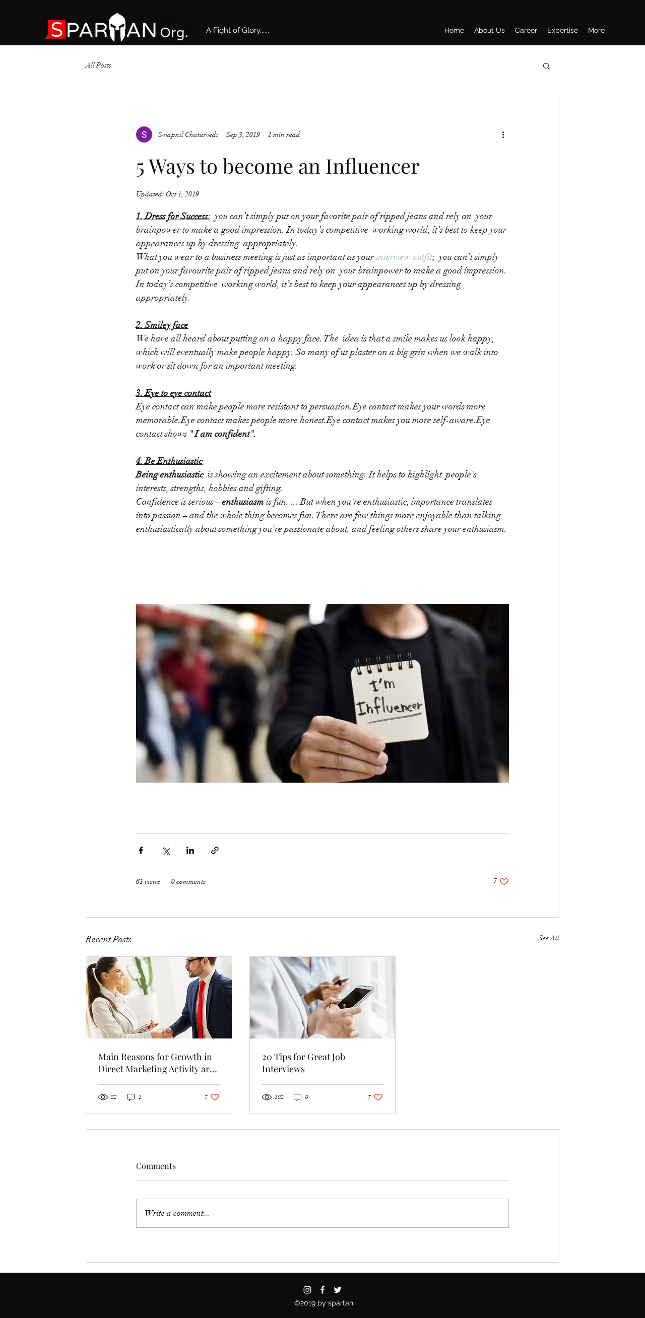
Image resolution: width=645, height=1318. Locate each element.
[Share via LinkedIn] (190, 850)
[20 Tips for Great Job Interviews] (323, 997)
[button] (546, 65)
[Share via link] (215, 850)
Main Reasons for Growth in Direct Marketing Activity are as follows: (156, 1063)
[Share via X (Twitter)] (165, 850)
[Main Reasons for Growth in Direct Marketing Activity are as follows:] (159, 997)
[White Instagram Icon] (307, 1290)
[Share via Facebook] (141, 850)
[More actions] (503, 134)
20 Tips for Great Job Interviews (303, 1063)
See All (549, 938)
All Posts (98, 65)
